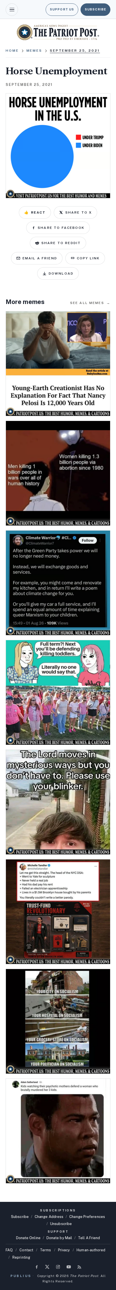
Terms (45, 1250)
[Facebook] (36, 1266)
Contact (26, 1250)
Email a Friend (40, 258)
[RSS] (79, 1266)
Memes (34, 51)
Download (61, 273)
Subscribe (95, 9)
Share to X (78, 212)
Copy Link (88, 258)
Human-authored (91, 1250)
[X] (47, 1266)
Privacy (64, 1250)
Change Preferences (87, 1217)
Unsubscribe (61, 1224)
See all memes (90, 303)
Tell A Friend (89, 1238)
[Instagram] (58, 1266)
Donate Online (28, 1238)
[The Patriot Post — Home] (58, 32)
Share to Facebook (61, 228)
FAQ (9, 1250)
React (35, 212)
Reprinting (21, 1257)
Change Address (49, 1217)
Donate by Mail (59, 1238)
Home (12, 51)
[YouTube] (68, 1266)
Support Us (62, 9)
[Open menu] (12, 9)
